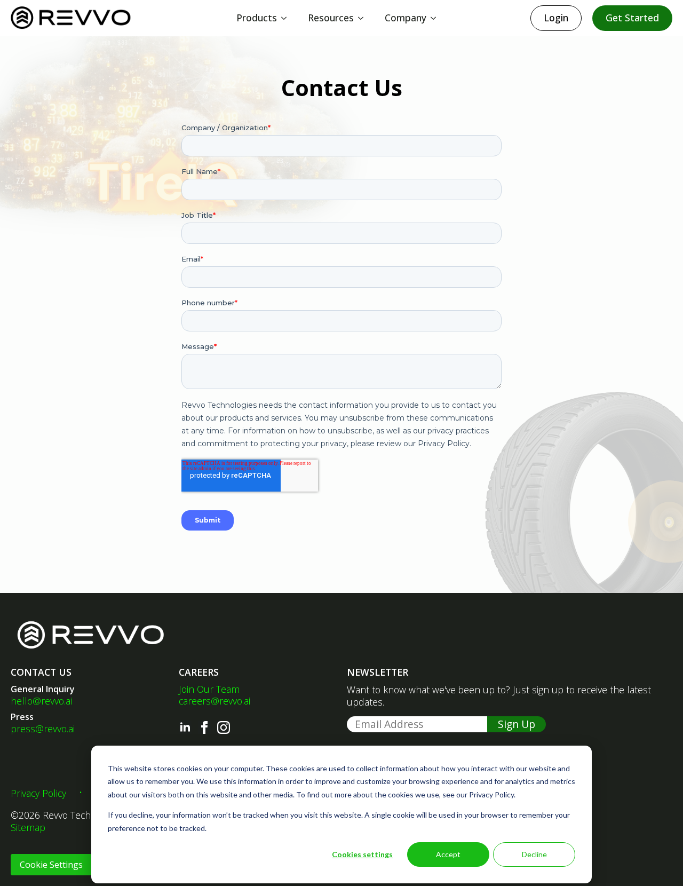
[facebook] (204, 727)
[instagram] (223, 727)
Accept (448, 854)
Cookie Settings (51, 865)
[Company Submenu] (436, 18)
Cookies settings (362, 854)
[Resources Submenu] (364, 18)
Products (256, 17)
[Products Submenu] (287, 18)
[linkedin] (185, 727)
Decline (534, 854)
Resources (331, 17)
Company (405, 17)
